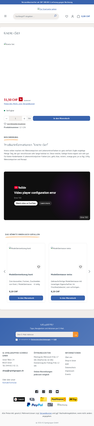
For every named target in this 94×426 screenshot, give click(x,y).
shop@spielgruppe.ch (13, 370)
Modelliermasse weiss (61, 274)
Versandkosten (46, 413)
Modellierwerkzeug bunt (21, 274)
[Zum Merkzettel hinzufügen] (38, 266)
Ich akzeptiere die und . (38, 339)
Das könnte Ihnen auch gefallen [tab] (22, 234)
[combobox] (32, 16)
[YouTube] (57, 391)
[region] (47, 69)
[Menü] (5, 15)
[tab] (11, 137)
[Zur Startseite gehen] (47, 9)
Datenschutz (70, 367)
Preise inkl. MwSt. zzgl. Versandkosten (19, 103)
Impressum (69, 371)
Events (68, 374)
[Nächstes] (89, 271)
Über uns (68, 357)
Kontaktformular (9, 382)
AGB (55, 339)
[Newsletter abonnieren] (75, 334)
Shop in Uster (70, 360)
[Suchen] (55, 16)
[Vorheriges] (4, 271)
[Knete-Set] (47, 69)
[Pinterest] (50, 391)
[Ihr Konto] (73, 16)
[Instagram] (43, 391)
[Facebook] (36, 391)
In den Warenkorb (61, 118)
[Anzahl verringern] (6, 118)
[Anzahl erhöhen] (24, 118)
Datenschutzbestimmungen (40, 339)
